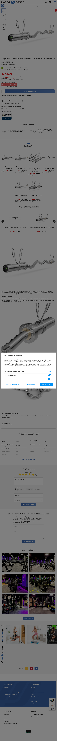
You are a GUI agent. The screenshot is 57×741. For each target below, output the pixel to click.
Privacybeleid (16, 361)
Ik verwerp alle (31, 384)
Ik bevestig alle (46, 384)
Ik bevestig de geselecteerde (13, 384)
